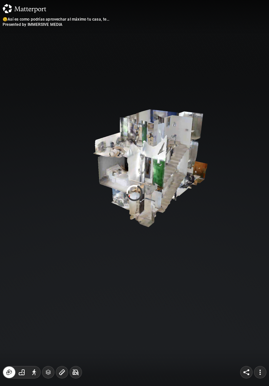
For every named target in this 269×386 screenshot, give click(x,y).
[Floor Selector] (48, 372)
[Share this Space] (246, 372)
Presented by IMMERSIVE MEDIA (33, 24)
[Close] (191, 55)
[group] (22, 372)
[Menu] (260, 372)
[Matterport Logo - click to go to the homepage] (24, 8)
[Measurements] (62, 372)
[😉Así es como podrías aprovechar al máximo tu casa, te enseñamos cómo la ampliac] (134, 193)
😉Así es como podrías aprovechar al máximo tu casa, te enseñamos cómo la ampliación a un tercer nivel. (55, 19)
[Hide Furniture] (76, 372)
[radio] (9, 372)
